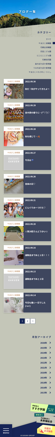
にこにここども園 (44, 55)
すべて (48, 39)
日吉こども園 (45, 51)
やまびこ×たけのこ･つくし (40, 72)
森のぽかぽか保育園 (43, 63)
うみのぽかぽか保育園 (42, 68)
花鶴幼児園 (46, 59)
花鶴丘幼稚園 (45, 47)
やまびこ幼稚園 (45, 43)
